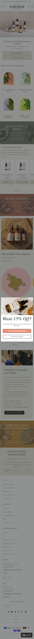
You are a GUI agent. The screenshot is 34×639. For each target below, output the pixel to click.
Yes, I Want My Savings (17, 331)
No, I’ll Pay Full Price (17, 337)
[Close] (31, 299)
